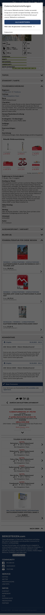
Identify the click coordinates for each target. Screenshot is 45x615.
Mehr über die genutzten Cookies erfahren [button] (18, 26)
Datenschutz (8, 32)
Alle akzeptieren (22, 22)
